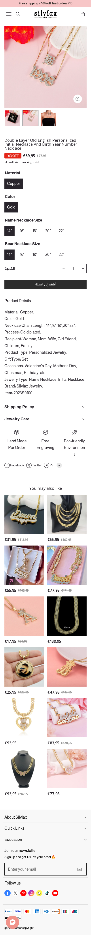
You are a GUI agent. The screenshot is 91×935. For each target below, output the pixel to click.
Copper (13, 183)
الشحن (34, 162)
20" (48, 231)
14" (9, 231)
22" (61, 231)
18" (34, 231)
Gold (11, 207)
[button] (8, 14)
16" (22, 231)
